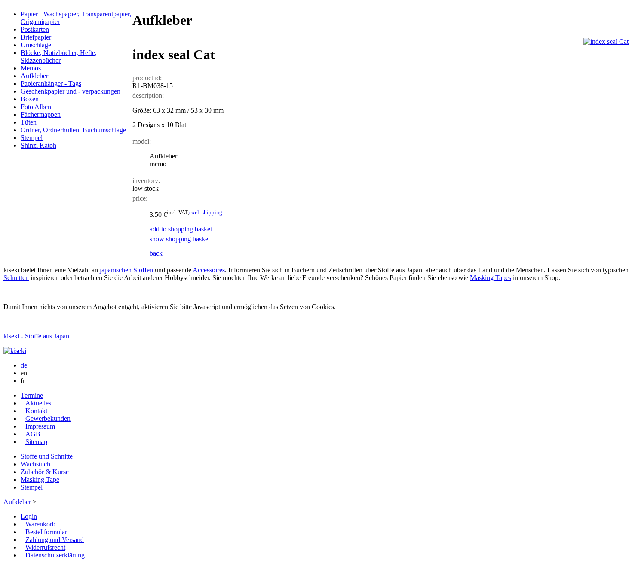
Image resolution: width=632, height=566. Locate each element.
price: (139, 198)
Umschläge (36, 45)
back (156, 253)
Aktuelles (38, 403)
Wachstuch (35, 464)
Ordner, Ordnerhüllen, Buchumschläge (73, 130)
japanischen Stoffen (126, 270)
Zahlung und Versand (54, 539)
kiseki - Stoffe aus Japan (36, 336)
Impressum (40, 426)
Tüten (29, 122)
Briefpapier (36, 37)
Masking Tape (40, 479)
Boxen (30, 99)
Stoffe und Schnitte (47, 456)
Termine (32, 395)
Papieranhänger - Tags (51, 83)
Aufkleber (34, 75)
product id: (147, 78)
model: (141, 141)
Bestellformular (46, 532)
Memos (31, 68)
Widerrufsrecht (45, 547)
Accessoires (209, 270)
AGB (32, 434)
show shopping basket (180, 239)
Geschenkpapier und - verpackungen (70, 91)
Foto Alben (36, 106)
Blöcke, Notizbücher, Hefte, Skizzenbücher (59, 56)
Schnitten (16, 277)
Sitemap (36, 441)
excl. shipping (205, 212)
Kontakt (36, 410)
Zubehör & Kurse (45, 471)
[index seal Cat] (606, 41)
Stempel (32, 137)
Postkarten (35, 29)
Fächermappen (41, 114)
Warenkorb (40, 524)
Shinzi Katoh (38, 145)
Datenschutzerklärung (55, 555)
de (24, 365)
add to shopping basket (181, 229)
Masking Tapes (490, 277)
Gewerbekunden (48, 418)
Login (29, 516)
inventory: (146, 180)
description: (148, 95)
